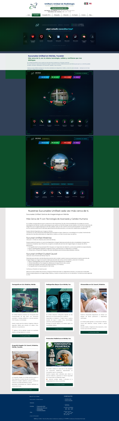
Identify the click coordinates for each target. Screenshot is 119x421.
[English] (90, 3)
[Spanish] (86, 3)
